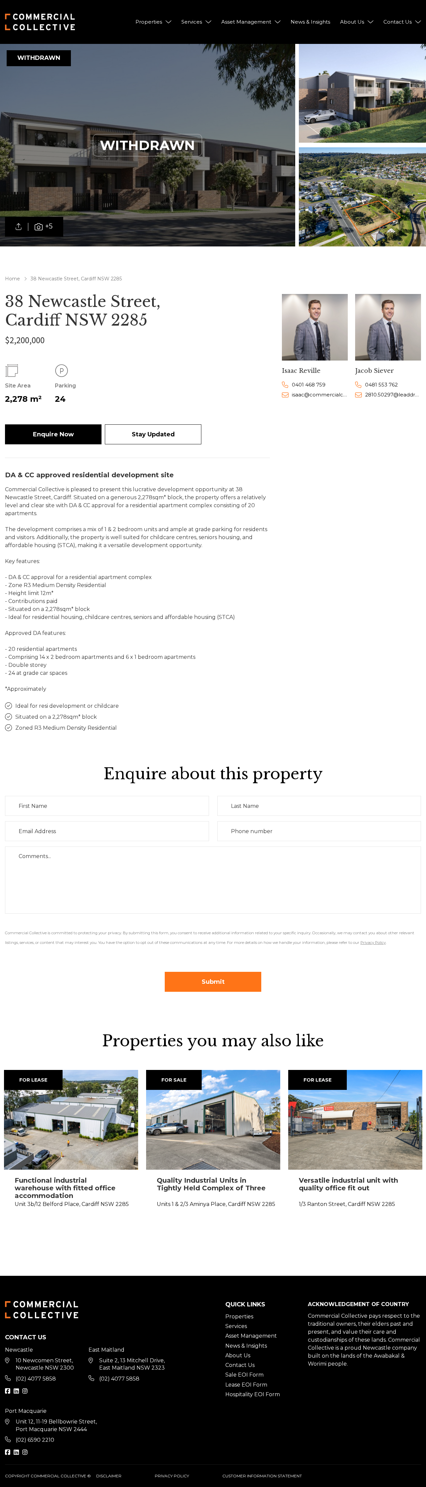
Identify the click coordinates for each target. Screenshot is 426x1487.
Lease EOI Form (246, 1385)
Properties (148, 22)
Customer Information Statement (262, 1475)
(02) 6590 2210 (35, 1440)
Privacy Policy (172, 1475)
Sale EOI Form (244, 1375)
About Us (352, 22)
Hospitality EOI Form (252, 1394)
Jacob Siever (374, 370)
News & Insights (310, 22)
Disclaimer (108, 1475)
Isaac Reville (301, 370)
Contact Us (397, 22)
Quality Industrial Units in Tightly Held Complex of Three (211, 1184)
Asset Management (246, 22)
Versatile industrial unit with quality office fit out (348, 1184)
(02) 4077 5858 (36, 1379)
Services (191, 22)
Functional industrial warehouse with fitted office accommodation (65, 1188)
